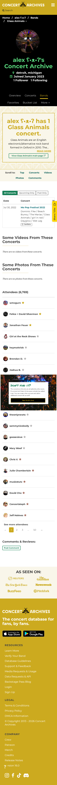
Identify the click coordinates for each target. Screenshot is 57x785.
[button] (27, 385)
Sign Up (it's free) (28, 400)
